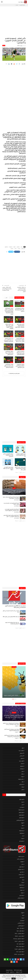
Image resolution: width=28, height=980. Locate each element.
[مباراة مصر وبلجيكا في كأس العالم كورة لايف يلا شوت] (19, 303)
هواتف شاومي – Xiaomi (19, 941)
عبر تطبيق (6, 246)
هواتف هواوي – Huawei (19, 949)
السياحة (22, 828)
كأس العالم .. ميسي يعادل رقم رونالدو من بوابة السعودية (6, 288)
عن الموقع (12, 972)
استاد (21, 246)
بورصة (23, 882)
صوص (22, 771)
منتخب (15, 248)
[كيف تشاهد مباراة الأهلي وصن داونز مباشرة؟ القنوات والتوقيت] (8, 319)
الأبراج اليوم (14, 712)
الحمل (23, 804)
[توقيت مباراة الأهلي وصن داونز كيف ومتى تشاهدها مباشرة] (8, 359)
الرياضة (4, 45)
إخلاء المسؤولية (19, 972)
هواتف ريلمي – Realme (19, 936)
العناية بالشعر (21, 817)
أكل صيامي (22, 756)
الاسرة (22, 802)
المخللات (22, 763)
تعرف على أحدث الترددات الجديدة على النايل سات (11, 611)
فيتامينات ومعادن (21, 898)
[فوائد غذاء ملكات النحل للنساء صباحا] (14, 682)
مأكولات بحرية (21, 750)
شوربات (22, 776)
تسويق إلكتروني (21, 925)
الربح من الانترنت (21, 856)
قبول (14, 978)
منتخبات (12, 248)
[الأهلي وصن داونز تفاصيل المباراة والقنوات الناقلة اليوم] (19, 319)
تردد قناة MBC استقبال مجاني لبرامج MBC (11, 617)
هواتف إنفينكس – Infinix (19, 933)
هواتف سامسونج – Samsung (18, 938)
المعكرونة (22, 766)
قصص (22, 789)
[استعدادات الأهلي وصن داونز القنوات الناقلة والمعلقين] (19, 346)
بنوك (23, 880)
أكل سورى (22, 753)
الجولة (14, 246)
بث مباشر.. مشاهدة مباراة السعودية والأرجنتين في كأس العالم (21, 289)
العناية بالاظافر (21, 812)
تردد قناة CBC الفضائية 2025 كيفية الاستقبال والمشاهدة (12, 623)
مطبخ (23, 748)
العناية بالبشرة (21, 815)
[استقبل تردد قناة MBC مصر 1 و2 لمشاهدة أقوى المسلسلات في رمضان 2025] (14, 597)
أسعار (14, 488)
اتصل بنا (7, 972)
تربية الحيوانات (21, 830)
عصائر (23, 782)
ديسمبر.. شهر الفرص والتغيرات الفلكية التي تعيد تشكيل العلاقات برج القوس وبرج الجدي (14, 717)
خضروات (22, 893)
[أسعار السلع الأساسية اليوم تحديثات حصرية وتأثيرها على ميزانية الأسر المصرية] (23, 498)
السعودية (10, 246)
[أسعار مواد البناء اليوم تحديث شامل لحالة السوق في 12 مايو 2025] (14, 487)
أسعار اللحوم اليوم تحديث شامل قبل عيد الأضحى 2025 (11, 503)
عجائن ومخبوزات (21, 779)
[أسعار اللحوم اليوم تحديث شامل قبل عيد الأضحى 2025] (23, 505)
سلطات (22, 774)
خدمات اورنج (21, 867)
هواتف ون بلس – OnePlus (19, 954)
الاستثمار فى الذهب (20, 859)
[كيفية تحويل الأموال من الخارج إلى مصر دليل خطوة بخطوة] (7, 462)
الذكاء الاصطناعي (21, 923)
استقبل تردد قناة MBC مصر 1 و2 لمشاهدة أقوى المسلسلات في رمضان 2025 (15, 606)
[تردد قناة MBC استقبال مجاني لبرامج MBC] (23, 618)
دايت (23, 836)
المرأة (23, 825)
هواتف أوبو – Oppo (20, 931)
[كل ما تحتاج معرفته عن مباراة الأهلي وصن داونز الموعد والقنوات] (8, 334)
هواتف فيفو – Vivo (20, 944)
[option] (14, 682)
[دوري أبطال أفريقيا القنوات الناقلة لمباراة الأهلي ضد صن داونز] (19, 334)
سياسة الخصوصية (9, 970)
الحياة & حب (22, 807)
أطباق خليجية (21, 761)
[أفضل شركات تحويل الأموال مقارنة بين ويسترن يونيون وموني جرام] (20, 462)
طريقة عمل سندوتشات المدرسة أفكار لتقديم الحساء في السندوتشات (11, 735)
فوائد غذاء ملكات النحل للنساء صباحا (14, 695)
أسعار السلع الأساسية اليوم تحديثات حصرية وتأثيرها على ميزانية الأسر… (11, 497)
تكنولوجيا (22, 861)
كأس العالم (23, 248)
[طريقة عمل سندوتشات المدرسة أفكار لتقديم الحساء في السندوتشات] (23, 737)
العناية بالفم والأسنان (20, 820)
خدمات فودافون (21, 869)
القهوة (22, 823)
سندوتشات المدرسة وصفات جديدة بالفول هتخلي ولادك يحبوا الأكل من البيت (11, 723)
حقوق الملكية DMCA (18, 970)
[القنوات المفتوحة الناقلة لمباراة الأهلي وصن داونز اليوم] (19, 359)
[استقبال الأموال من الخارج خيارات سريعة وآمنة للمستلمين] (7, 448)
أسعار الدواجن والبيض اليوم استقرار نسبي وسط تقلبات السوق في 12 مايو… (11, 515)
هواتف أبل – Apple (20, 928)
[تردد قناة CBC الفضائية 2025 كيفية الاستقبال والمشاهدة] (23, 624)
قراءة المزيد (8, 978)
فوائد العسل (14, 667)
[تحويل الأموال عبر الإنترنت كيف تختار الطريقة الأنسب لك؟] (20, 448)
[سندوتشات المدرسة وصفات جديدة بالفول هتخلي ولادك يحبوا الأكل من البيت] (23, 725)
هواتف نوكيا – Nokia (20, 946)
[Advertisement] (14, 22)
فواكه (22, 787)
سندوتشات (22, 769)
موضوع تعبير (21, 841)
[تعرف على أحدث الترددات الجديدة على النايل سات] (23, 612)
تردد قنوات (23, 603)
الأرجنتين (18, 246)
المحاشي (22, 758)
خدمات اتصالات (21, 874)
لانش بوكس (21, 784)
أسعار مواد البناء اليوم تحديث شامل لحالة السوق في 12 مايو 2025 (14, 491)
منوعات (22, 838)
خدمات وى (22, 872)
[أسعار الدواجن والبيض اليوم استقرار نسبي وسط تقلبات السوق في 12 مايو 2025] (23, 517)
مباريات (19, 248)
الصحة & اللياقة (21, 810)
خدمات (22, 864)
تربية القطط (22, 833)
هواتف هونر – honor (20, 951)
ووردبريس (22, 920)
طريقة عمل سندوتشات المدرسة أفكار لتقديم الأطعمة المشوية (11, 729)
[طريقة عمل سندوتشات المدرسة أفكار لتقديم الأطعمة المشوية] (23, 731)
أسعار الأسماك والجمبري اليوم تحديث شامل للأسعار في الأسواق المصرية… (12, 509)
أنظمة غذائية (21, 799)
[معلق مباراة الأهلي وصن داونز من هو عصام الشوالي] (8, 346)
